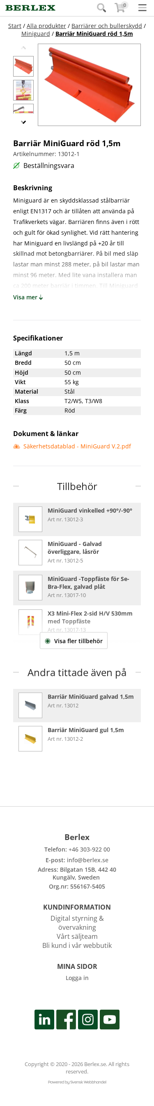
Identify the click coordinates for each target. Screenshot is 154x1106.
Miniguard (35, 33)
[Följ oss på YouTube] (110, 1021)
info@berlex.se (87, 860)
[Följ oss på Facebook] (66, 1021)
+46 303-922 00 (89, 849)
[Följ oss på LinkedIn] (44, 1021)
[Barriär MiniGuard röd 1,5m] (23, 66)
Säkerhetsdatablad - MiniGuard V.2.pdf (76, 446)
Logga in (77, 978)
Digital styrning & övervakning (77, 923)
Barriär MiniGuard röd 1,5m (94, 33)
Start (14, 26)
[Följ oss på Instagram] (88, 1021)
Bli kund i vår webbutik (77, 945)
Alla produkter (46, 26)
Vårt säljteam (77, 936)
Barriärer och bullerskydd (106, 26)
